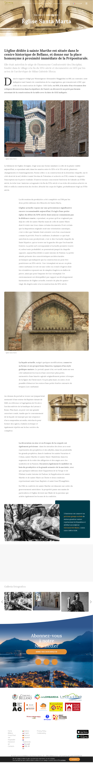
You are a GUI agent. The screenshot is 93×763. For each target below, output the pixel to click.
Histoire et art (57, 3)
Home (23, 3)
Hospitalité (48, 3)
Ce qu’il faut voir (38, 3)
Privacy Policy (41, 731)
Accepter (74, 759)
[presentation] (91, 602)
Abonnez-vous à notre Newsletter (46, 652)
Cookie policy (41, 733)
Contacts (67, 3)
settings (63, 760)
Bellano (29, 3)
